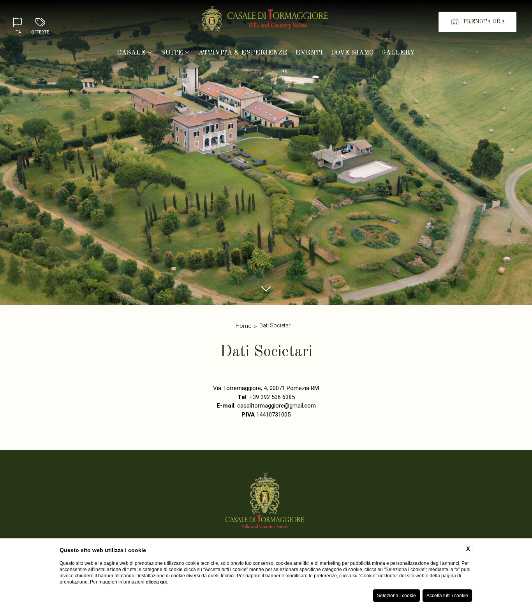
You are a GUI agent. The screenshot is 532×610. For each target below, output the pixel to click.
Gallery (398, 52)
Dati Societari (275, 325)
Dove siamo (352, 52)
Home (244, 325)
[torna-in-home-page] (266, 21)
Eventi (309, 52)
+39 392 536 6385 (272, 397)
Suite (172, 52)
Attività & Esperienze (242, 52)
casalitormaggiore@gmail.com (276, 405)
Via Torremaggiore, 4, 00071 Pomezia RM (266, 388)
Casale (131, 52)
